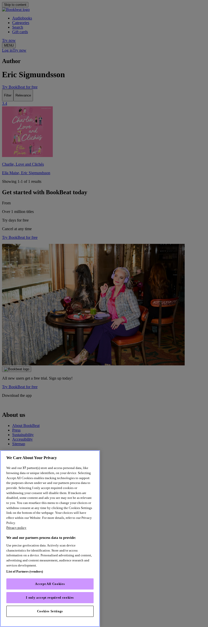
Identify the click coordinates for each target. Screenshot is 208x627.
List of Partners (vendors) (24, 571)
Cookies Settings (50, 611)
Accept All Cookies (50, 584)
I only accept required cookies (50, 597)
